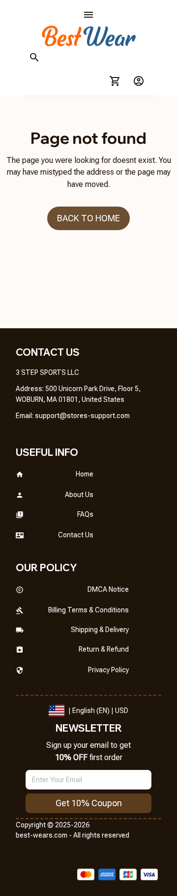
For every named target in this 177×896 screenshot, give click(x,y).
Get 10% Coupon (89, 803)
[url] (82, 416)
